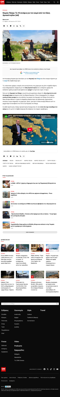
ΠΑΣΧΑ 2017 (18, 160)
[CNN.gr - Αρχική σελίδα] (3, 369)
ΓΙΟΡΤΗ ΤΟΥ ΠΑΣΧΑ (8, 163)
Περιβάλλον (5, 330)
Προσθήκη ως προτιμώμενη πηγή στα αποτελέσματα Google (31, 73)
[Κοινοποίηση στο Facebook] (4, 25)
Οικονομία (19, 2)
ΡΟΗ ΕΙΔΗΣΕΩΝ (8, 176)
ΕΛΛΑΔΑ (5, 10)
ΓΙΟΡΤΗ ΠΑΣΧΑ (51, 160)
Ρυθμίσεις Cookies (22, 377)
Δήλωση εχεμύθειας (34, 377)
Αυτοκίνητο (31, 321)
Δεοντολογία (12, 377)
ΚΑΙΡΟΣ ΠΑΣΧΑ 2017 (39, 160)
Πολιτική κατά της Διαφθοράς (48, 377)
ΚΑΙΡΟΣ (5, 166)
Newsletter (17, 357)
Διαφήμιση (12, 380)
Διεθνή (16, 327)
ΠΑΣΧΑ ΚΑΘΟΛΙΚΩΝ (51, 163)
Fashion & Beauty (32, 317)
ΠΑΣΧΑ (11, 160)
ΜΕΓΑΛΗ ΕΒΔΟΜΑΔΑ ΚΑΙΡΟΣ (22, 163)
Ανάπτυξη (17, 314)
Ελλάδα (25, 2)
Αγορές (16, 324)
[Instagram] (54, 369)
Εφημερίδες (19, 350)
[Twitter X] (48, 369)
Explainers (4, 352)
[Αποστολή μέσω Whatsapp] (13, 25)
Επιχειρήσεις (18, 321)
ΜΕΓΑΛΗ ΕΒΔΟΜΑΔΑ (38, 163)
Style (34, 2)
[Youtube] (57, 369)
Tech (48, 2)
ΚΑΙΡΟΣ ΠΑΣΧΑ (28, 160)
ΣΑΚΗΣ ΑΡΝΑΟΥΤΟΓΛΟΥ (15, 166)
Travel (41, 2)
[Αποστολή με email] (23, 25)
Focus (37, 2)
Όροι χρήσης (4, 377)
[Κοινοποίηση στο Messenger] (10, 25)
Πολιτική (14, 2)
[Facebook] (44, 369)
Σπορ (45, 2)
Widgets (16, 354)
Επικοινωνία (4, 380)
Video (16, 342)
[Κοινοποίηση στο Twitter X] (7, 25)
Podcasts (18, 346)
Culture (29, 314)
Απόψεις (4, 349)
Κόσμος (30, 2)
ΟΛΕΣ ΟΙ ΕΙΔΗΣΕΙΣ (30, 232)
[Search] (57, 304)
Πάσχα (38, 78)
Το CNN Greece (19, 360)
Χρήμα (16, 317)
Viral (2, 333)
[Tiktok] (51, 369)
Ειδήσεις (9, 2)
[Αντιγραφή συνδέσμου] (20, 25)
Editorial (3, 345)
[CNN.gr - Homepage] (2, 2)
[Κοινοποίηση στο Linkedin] (17, 25)
